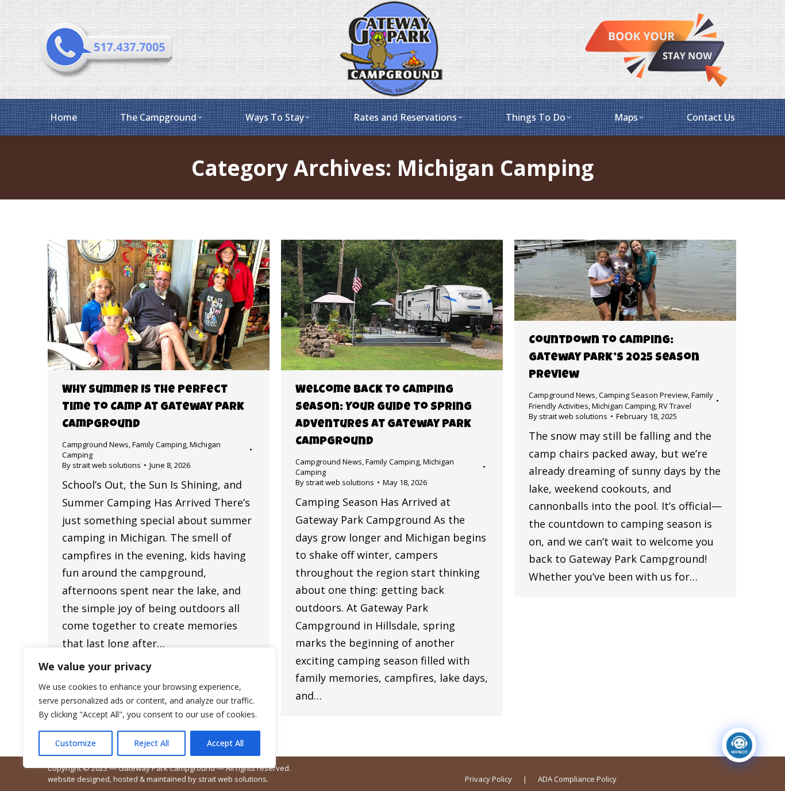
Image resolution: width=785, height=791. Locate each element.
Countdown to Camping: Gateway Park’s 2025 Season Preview (614, 358)
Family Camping (159, 444)
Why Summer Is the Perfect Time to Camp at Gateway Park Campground (153, 408)
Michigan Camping (623, 406)
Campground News (95, 444)
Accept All (225, 743)
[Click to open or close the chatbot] (739, 745)
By (101, 465)
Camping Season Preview (643, 395)
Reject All (151, 743)
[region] (149, 707)
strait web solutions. (233, 779)
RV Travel (675, 406)
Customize (75, 743)
